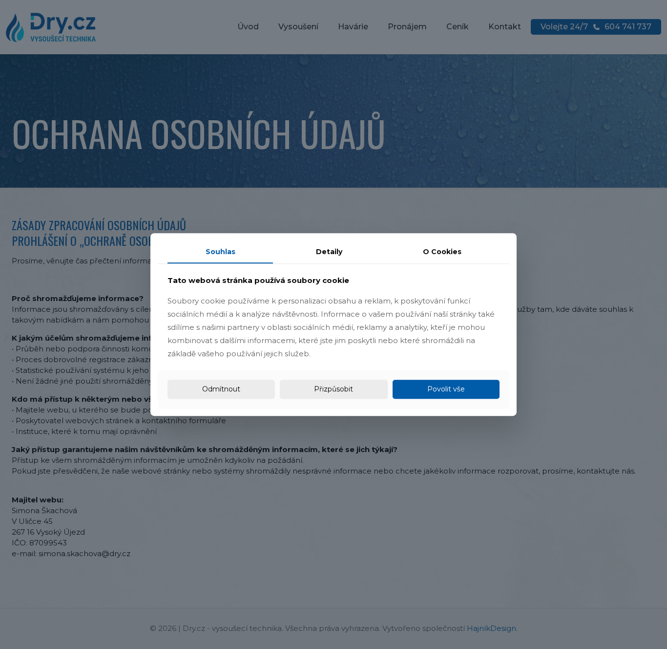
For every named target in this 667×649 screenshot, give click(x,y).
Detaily (329, 251)
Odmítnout (221, 389)
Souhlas (220, 251)
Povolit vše (446, 389)
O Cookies (442, 251)
